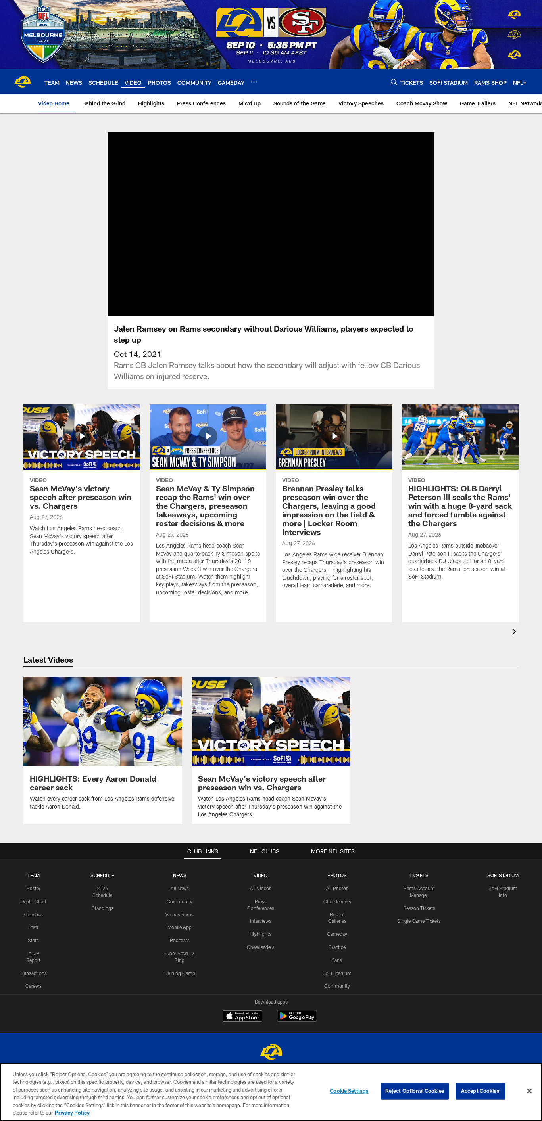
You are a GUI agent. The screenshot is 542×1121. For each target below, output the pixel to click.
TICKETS (419, 875)
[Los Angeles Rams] (271, 1053)
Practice (337, 947)
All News (180, 888)
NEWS (179, 875)
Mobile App (179, 927)
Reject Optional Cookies (414, 1091)
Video (260, 875)
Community (179, 901)
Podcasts (180, 940)
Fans (337, 960)
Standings (102, 908)
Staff (33, 927)
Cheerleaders (261, 947)
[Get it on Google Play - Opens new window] (297, 1020)
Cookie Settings (349, 1091)
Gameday (337, 934)
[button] (245, 224)
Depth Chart (33, 901)
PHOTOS (337, 875)
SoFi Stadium (337, 973)
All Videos (260, 888)
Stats (33, 940)
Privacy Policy (72, 1113)
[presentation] (515, 633)
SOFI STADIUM (503, 875)
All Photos (337, 888)
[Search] (394, 82)
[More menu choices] (254, 82)
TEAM (33, 875)
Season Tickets (419, 908)
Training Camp (179, 973)
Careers (33, 986)
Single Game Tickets (419, 921)
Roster (33, 888)
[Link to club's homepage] (22, 81)
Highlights (260, 934)
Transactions (33, 973)
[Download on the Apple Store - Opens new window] (242, 1017)
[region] (271, 1092)
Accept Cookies (480, 1091)
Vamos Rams (179, 914)
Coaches (33, 914)
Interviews (260, 921)
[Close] (529, 1091)
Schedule (102, 875)
